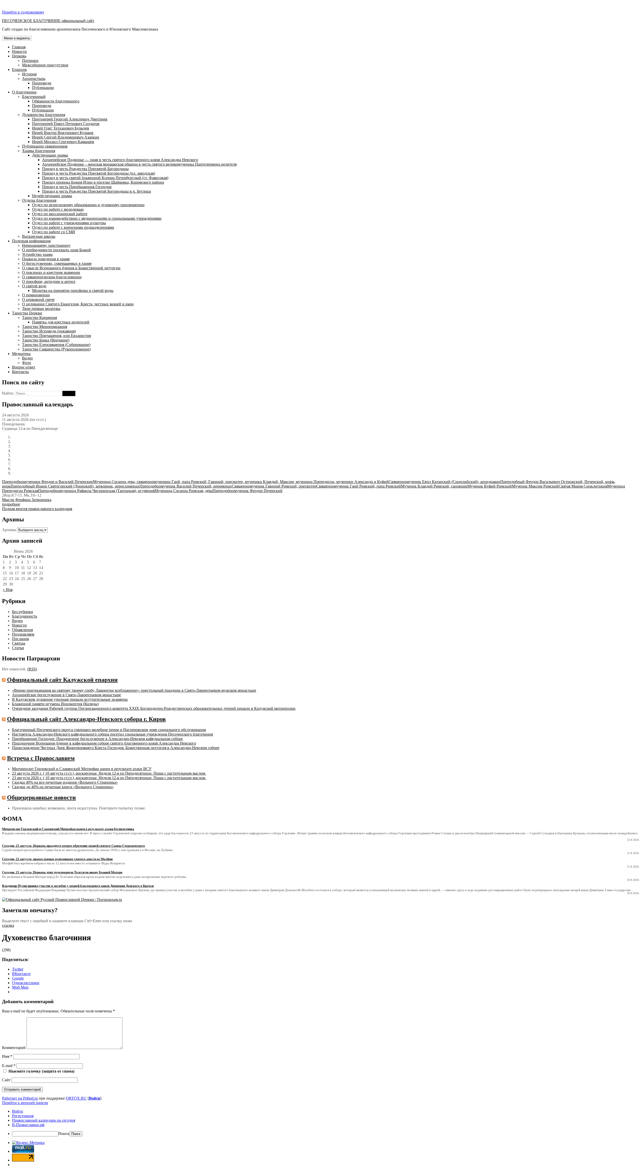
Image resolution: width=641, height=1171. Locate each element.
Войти (94, 1098)
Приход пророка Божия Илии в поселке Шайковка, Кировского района (103, 182)
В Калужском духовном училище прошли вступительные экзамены (70, 699)
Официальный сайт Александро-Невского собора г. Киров (86, 719)
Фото (26, 363)
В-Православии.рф (28, 1125)
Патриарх (30, 60)
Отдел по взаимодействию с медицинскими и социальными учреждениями (97, 218)
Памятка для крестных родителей (60, 322)
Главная (19, 47)
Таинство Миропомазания (44, 326)
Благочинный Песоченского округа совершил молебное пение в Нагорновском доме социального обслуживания (109, 730)
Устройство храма (37, 254)
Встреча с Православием (41, 758)
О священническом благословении (52, 277)
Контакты (20, 372)
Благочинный (34, 96)
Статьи (18, 648)
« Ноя (8, 590)
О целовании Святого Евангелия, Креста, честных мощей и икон (78, 304)
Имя (7, 1056)
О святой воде (34, 286)
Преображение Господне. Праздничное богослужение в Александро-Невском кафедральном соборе (97, 739)
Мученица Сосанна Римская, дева (183, 491)
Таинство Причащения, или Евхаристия (56, 335)
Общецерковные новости (41, 797)
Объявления (22, 630)
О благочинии (24, 92)
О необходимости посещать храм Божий (56, 250)
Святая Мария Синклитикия (583, 486)
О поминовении (36, 295)
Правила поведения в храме (46, 259)
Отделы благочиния (39, 200)
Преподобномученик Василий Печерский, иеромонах (185, 486)
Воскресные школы (38, 236)
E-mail (9, 1066)
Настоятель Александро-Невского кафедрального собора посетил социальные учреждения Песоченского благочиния (112, 734)
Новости (19, 51)
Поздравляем (23, 634)
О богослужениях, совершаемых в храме (57, 263)
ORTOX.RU (76, 1098)
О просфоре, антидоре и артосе (48, 281)
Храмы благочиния (38, 151)
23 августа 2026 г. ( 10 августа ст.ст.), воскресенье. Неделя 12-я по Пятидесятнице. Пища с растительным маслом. (109, 773)
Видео (27, 358)
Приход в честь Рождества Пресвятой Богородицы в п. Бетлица (96, 191)
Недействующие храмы (52, 196)
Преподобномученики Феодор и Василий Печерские (47, 482)
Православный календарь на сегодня (43, 1120)
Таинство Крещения (39, 317)
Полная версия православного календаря (37, 509)
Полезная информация (31, 241)
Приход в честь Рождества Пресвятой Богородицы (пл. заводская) (98, 173)
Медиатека (21, 354)
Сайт (6, 1080)
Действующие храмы (50, 155)
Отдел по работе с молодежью (58, 209)
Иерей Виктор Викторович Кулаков (62, 133)
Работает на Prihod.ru (20, 1098)
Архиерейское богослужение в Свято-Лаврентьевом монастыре (66, 695)
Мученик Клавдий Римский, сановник (434, 486)
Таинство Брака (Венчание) (45, 340)
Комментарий (14, 1047)
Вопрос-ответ (23, 367)
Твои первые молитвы (41, 308)
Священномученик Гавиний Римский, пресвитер (274, 486)
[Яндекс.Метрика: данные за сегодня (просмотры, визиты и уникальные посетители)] (28, 1142)
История (29, 74)
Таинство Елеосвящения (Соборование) (56, 344)
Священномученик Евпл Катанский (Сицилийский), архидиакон (444, 482)
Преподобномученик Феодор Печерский (247, 491)
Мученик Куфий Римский (489, 486)
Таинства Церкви (27, 313)
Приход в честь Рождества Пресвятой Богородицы (85, 169)
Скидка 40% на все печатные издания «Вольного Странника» (65, 782)
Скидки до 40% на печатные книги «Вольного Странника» (63, 787)
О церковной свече (38, 299)
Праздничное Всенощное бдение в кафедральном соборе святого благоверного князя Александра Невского (104, 743)
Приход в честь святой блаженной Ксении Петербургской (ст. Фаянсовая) (105, 178)
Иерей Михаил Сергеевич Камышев (63, 142)
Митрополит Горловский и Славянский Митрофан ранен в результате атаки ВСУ (81, 769)
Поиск (63, 1133)
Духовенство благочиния (43, 114)
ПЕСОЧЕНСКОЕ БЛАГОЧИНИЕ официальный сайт (48, 21)
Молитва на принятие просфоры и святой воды (72, 290)
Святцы (18, 643)
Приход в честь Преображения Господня (76, 187)
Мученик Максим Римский (535, 486)
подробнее (11, 504)
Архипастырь (33, 78)
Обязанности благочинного (55, 101)
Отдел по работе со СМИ (53, 232)
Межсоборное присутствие (45, 65)
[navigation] (320, 1122)
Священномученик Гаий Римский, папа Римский (358, 486)
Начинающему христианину (46, 245)
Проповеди (41, 83)
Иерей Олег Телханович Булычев (60, 128)
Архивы (9, 530)
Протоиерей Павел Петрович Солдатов (65, 124)
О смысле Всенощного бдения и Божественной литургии (71, 268)
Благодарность (24, 616)
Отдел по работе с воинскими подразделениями (73, 227)
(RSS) (32, 669)
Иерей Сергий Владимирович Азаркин (65, 137)
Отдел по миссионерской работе (59, 214)
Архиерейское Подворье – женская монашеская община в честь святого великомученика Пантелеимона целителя (139, 164)
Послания (20, 639)
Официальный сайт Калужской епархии (62, 679)
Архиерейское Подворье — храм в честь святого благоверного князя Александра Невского (120, 160)
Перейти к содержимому (23, 12)
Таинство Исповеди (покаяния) (49, 331)
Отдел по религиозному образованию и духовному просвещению (88, 205)
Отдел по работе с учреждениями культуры (69, 223)
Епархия (19, 69)
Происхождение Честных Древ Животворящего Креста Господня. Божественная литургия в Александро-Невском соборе (115, 748)
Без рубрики (22, 612)
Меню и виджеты (17, 38)
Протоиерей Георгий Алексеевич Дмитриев (69, 119)
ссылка (8, 925)
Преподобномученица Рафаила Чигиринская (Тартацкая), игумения (96, 491)
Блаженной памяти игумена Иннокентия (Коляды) (55, 704)
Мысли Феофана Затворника (26, 500)
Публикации (43, 87)
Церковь (19, 56)
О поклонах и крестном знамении (51, 272)
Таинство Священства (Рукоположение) (56, 349)
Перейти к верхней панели (25, 1103)
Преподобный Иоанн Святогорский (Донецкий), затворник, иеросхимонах (75, 486)
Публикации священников (45, 146)
